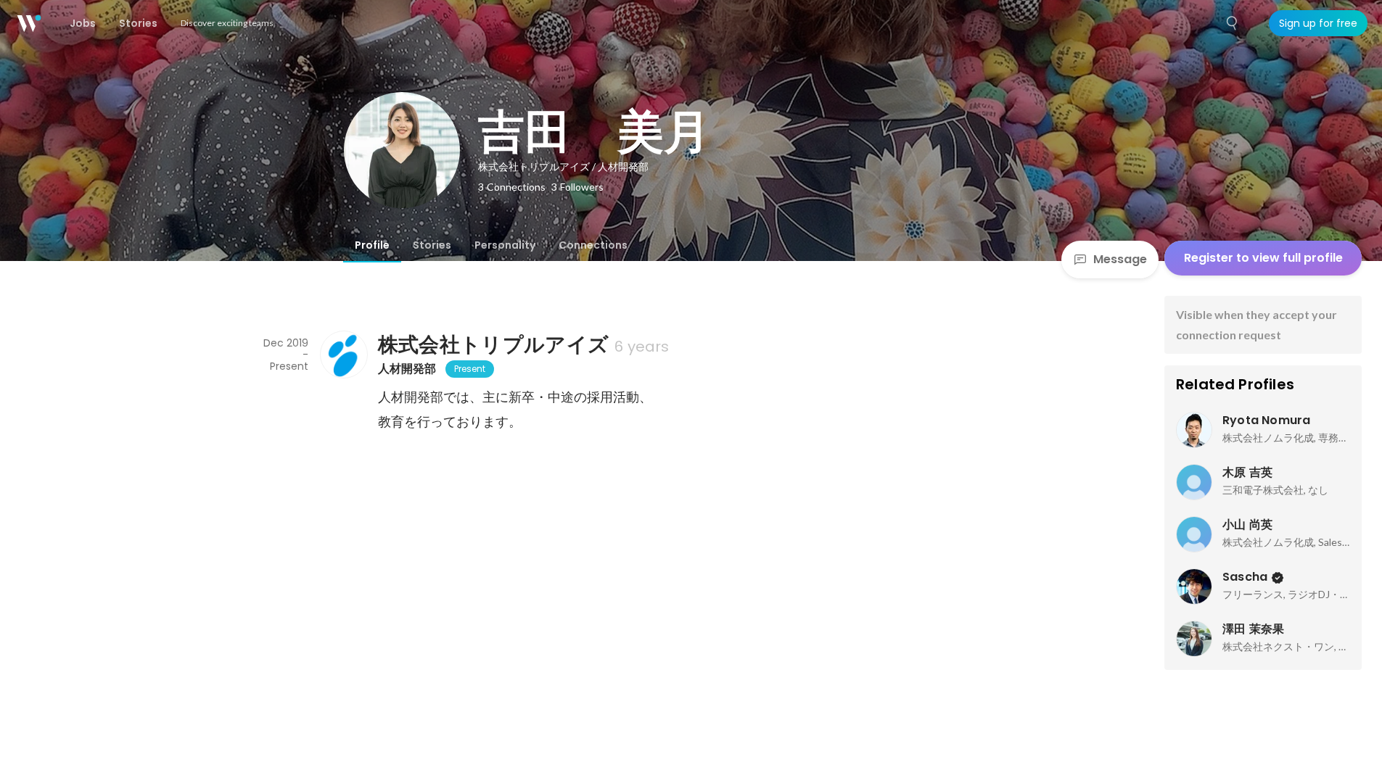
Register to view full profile (1263, 257)
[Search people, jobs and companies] (1232, 23)
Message (1120, 259)
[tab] (372, 245)
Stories (432, 245)
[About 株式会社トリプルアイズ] (343, 354)
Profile (372, 245)
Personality (504, 245)
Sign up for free (1318, 23)
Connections (593, 245)
